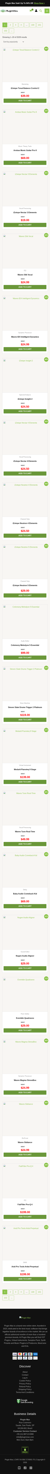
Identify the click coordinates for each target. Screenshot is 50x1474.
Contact (25, 1375)
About (25, 1372)
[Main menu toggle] (47, 11)
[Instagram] (30, 1467)
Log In (25, 1378)
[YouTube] (19, 1467)
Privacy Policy (25, 1384)
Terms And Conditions (25, 1392)
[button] (40, 11)
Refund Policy (25, 1387)
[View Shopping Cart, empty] (30, 10)
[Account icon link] (36, 10)
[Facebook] (25, 1467)
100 (32, 25)
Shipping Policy (25, 1389)
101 (39, 25)
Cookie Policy (25, 1381)
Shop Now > (39, 3)
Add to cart (25, 101)
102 (5, 31)
